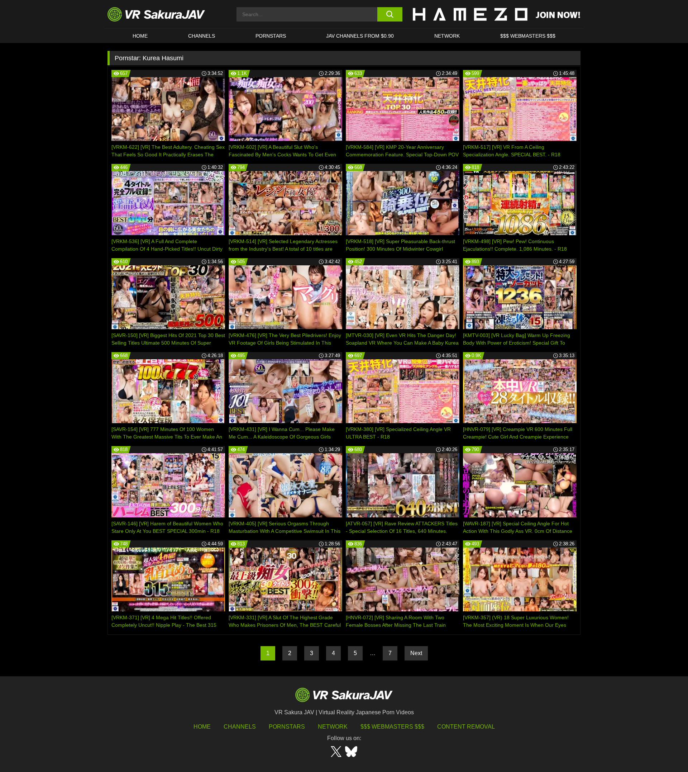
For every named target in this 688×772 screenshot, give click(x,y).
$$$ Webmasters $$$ (392, 727)
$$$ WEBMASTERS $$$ (527, 36)
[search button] (389, 14)
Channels (201, 36)
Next (416, 653)
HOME (140, 36)
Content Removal (466, 727)
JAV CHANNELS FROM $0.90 (360, 36)
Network (447, 36)
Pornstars (270, 36)
